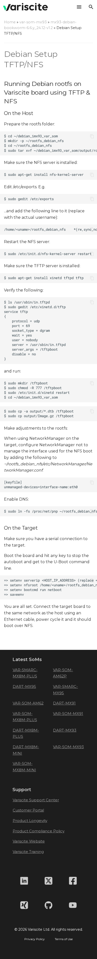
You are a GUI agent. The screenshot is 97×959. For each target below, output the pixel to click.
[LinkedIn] (24, 880)
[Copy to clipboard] (92, 136)
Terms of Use (64, 939)
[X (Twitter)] (48, 880)
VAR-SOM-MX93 (68, 746)
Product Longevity (30, 820)
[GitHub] (48, 905)
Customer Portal (28, 810)
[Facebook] (73, 880)
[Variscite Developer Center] (25, 7)
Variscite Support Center (36, 800)
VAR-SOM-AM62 (28, 703)
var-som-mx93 (33, 22)
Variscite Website (29, 841)
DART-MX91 (64, 703)
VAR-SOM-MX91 (68, 713)
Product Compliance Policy (38, 831)
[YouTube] (73, 905)
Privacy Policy (34, 939)
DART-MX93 (64, 730)
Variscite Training (28, 851)
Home (10, 22)
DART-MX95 (24, 686)
